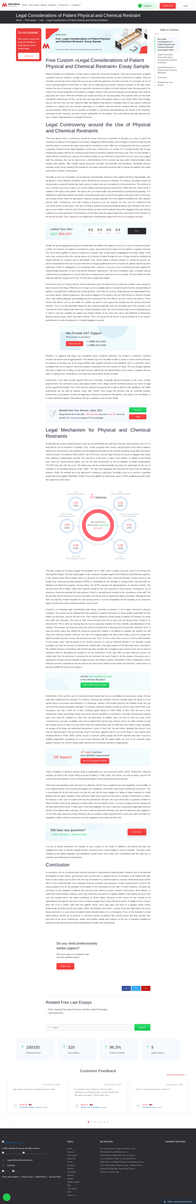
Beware (44, 5)
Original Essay (135, 1165)
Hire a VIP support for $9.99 (95, 761)
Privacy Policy (27, 1177)
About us (70, 1169)
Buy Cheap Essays (126, 1169)
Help (138, 417)
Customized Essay (128, 1159)
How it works (34, 5)
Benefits (70, 1175)
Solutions (52, 5)
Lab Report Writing (118, 1162)
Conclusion (162, 77)
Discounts (71, 1165)
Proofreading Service (135, 1162)
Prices (69, 1162)
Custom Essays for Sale (109, 1172)
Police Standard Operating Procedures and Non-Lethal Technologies (77, 1009)
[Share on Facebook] (126, 988)
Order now (167, 6)
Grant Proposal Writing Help (110, 1155)
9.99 (120, 547)
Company (75, 5)
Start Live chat (75, 344)
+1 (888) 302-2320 (96, 341)
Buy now (137, 410)
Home (24, 5)
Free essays (72, 1189)
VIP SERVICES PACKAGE (98, 525)
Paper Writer (105, 1162)
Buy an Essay (128, 1155)
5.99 (75, 547)
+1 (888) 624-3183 (96, 345)
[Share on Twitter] (136, 988)
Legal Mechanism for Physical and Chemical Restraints (167, 70)
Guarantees (71, 1172)
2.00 (75, 504)
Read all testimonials (175, 1075)
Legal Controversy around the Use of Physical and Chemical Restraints (167, 58)
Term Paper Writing (107, 1165)
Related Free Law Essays (165, 83)
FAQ (69, 1192)
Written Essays (122, 1165)
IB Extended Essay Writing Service (113, 1152)
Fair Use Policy (55, 1177)
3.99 (67, 526)
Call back (11, 1165)
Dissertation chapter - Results (30, 1107)
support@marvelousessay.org (19, 1160)
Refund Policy (41, 1177)
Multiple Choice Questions (90, 1107)
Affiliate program (73, 1182)
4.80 (129, 526)
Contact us (71, 1195)
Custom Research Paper (109, 1159)
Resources (63, 5)
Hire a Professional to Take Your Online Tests (117, 1149)
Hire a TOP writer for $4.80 (94, 685)
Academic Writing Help (109, 1169)
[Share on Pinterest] (145, 988)
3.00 (120, 504)
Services (70, 1152)
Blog (69, 1185)
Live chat (137, 832)
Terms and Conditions (10, 1177)
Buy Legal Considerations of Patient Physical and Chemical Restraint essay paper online (166, 44)
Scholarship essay (148, 1107)
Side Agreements (55, 1013)
